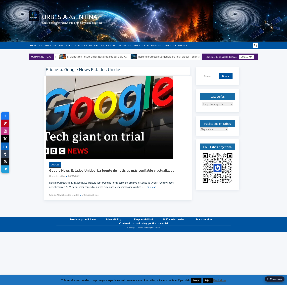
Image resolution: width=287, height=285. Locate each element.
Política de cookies (173, 219)
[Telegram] (5, 169)
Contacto (183, 45)
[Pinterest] (5, 123)
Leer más (151, 187)
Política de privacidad (222, 230)
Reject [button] (208, 280)
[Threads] (5, 161)
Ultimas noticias (90, 194)
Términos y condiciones (83, 219)
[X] (5, 138)
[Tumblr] (5, 154)
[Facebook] (5, 116)
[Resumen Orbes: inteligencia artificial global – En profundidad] (121, 56)
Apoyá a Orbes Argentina (131, 45)
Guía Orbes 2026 (108, 45)
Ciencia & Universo (87, 45)
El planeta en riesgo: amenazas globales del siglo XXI (84, 56)
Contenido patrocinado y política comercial (143, 223)
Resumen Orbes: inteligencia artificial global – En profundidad (161, 56)
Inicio (33, 45)
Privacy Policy (113, 219)
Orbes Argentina (69, 16)
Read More (219, 280)
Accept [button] (196, 280)
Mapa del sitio (204, 219)
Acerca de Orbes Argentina (161, 45)
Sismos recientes (67, 45)
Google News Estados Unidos (64, 194)
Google (55, 164)
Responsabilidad (143, 219)
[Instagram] (5, 131)
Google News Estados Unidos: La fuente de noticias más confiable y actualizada (111, 170)
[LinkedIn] (5, 146)
